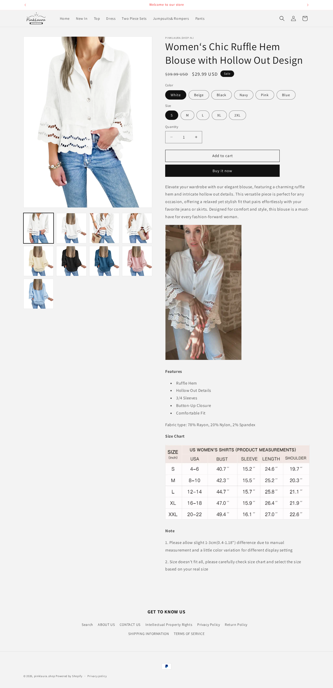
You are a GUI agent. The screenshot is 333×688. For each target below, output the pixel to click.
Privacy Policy (208, 624)
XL (219, 115)
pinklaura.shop (44, 676)
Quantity (171, 127)
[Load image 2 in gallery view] (71, 228)
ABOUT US (106, 624)
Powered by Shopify (69, 676)
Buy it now (222, 170)
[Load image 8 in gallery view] (71, 261)
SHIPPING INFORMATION (148, 633)
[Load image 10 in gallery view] (104, 261)
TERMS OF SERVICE (189, 633)
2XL (237, 115)
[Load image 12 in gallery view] (137, 261)
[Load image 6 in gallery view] (38, 261)
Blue (286, 95)
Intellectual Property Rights (169, 624)
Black (221, 95)
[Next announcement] (307, 5)
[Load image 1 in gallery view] (38, 228)
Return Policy (236, 624)
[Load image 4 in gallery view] (137, 228)
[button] (282, 18)
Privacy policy (97, 676)
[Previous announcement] (25, 5)
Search (87, 624)
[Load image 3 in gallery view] (104, 228)
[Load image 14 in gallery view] (38, 294)
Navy (244, 95)
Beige (199, 95)
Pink (265, 95)
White (176, 95)
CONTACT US (130, 624)
